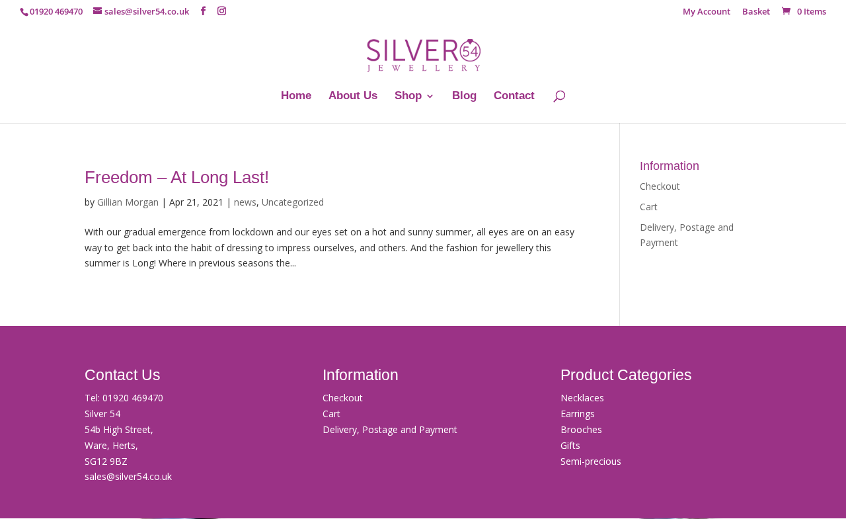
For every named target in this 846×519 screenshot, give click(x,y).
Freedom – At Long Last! (177, 177)
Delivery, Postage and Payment (390, 429)
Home (296, 96)
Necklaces (582, 397)
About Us (352, 96)
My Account (706, 12)
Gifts (570, 445)
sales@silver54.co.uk (128, 476)
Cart (649, 206)
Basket (756, 12)
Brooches (581, 429)
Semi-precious (590, 461)
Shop (408, 96)
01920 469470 (132, 397)
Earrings (577, 413)
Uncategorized (293, 202)
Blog (464, 96)
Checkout (660, 186)
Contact (514, 96)
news (245, 202)
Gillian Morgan (128, 202)
